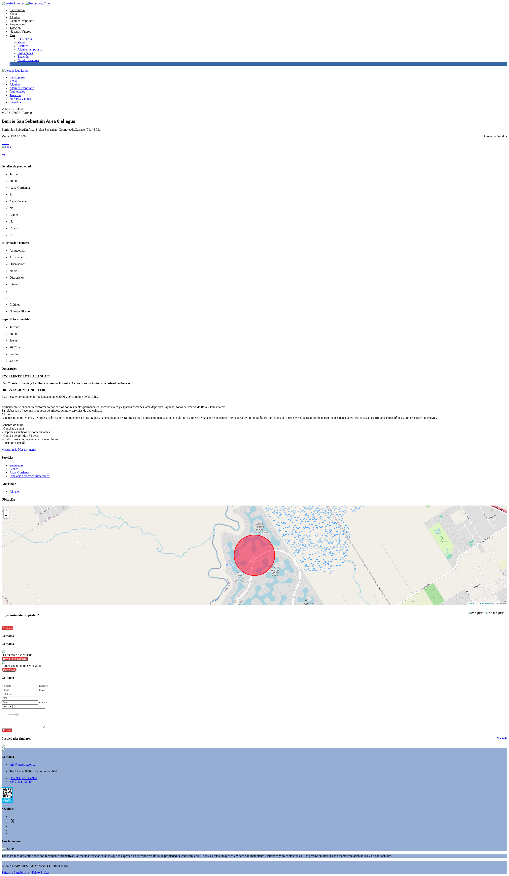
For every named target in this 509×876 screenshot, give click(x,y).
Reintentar (9, 669)
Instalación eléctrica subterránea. (30, 476)
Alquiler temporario (22, 20)
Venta (13, 13)
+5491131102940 (21, 781)
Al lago (14, 491)
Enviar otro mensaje (14, 658)
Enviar (7, 730)
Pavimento (16, 465)
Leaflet (471, 603)
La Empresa (17, 10)
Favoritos (15, 102)
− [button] (6, 515)
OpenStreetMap (486, 603)
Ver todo (502, 738)
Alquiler (15, 17)
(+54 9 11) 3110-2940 (23, 778)
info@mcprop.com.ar (23, 764)
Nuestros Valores (20, 31)
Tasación (15, 28)
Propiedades (17, 24)
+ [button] (6, 510)
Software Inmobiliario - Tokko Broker (25, 872)
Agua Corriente (19, 472)
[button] (19, 449)
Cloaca (14, 469)
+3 (4, 154)
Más (12, 35)
